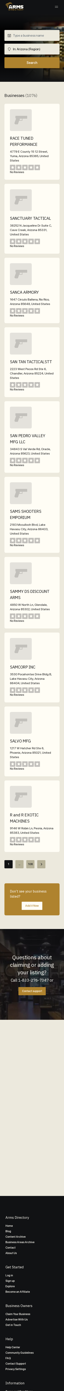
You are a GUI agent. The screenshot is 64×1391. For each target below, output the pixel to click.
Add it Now (32, 905)
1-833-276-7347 (33, 980)
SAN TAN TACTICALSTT (31, 361)
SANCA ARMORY (24, 292)
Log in (9, 1275)
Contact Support (15, 1363)
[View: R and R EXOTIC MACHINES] (21, 806)
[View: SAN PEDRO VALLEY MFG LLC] (21, 427)
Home (9, 1225)
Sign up (10, 1280)
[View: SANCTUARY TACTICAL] (21, 210)
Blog (8, 1231)
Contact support (32, 991)
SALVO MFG (20, 741)
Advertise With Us (16, 1319)
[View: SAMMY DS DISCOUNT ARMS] (21, 583)
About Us (11, 1253)
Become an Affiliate (17, 1291)
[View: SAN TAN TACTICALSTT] (21, 353)
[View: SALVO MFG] (21, 732)
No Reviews (17, 172)
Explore (10, 1286)
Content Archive (15, 1236)
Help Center (12, 1347)
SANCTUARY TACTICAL (30, 218)
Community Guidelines (19, 1352)
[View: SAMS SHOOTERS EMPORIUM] (21, 503)
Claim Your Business (17, 1314)
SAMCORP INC (22, 667)
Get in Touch (13, 1325)
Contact (10, 1247)
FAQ (8, 1358)
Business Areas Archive (19, 1242)
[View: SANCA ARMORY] (21, 284)
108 (30, 864)
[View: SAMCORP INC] (21, 658)
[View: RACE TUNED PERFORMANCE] (21, 130)
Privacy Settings (15, 1369)
